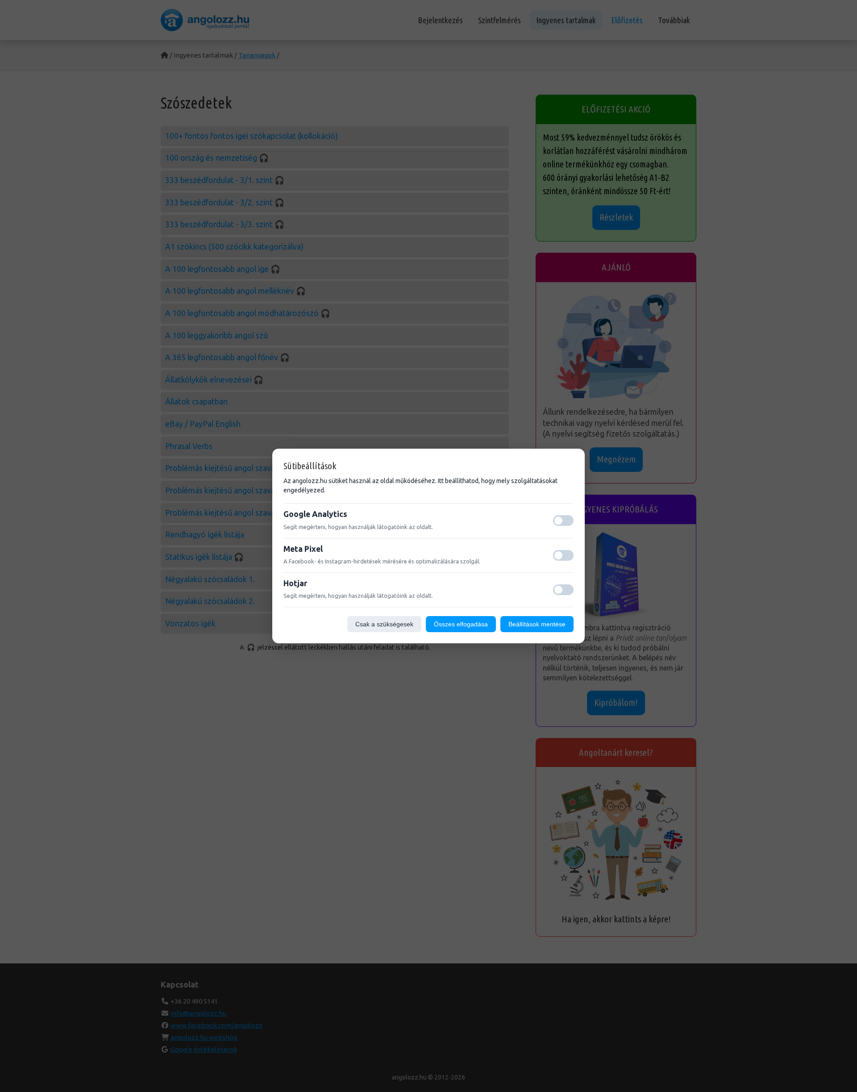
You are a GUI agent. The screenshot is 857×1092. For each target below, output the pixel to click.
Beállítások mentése (537, 624)
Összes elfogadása (461, 624)
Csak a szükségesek (384, 624)
